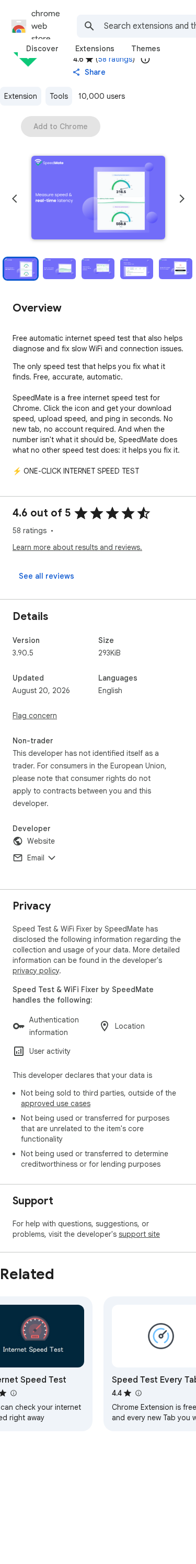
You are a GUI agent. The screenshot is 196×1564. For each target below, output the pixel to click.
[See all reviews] (46, 576)
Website (41, 841)
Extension (20, 96)
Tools (59, 96)
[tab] (42, 48)
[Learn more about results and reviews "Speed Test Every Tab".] (138, 1393)
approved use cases (55, 1103)
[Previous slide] (14, 198)
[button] (98, 199)
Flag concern (35, 715)
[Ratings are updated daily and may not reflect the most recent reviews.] (145, 59)
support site (139, 1234)
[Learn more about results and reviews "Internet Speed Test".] (13, 1393)
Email (35, 857)
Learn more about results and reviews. (77, 547)
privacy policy (36, 970)
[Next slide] (181, 198)
